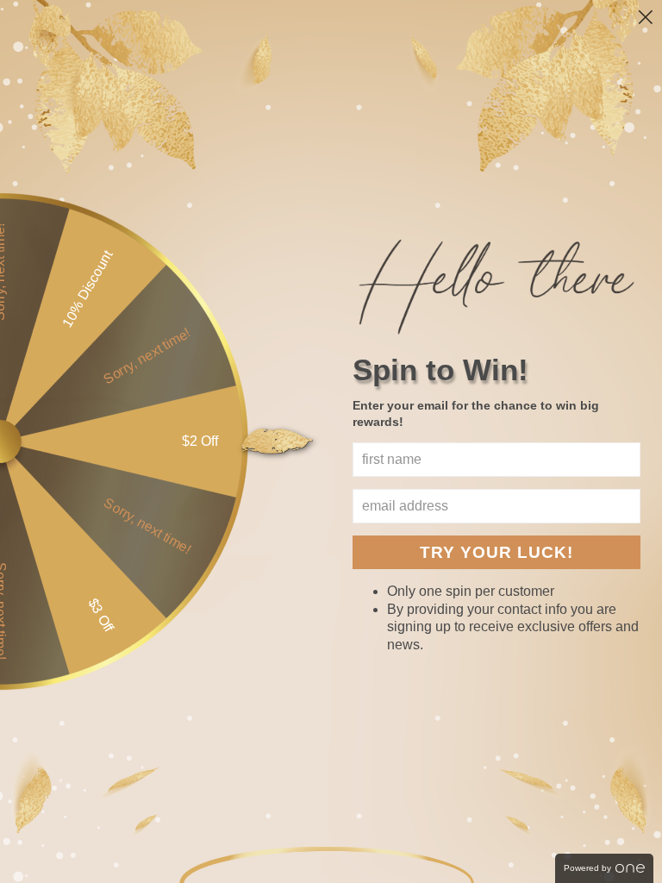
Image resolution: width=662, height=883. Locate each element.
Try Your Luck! (496, 552)
